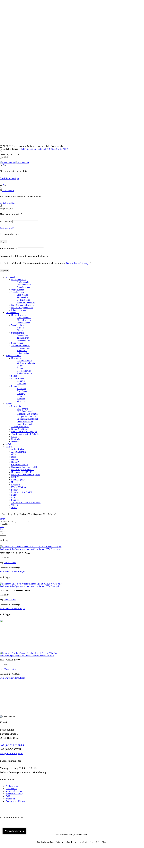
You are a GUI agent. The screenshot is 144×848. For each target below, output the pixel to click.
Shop (10, 514)
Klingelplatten (23, 353)
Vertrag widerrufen (14, 791)
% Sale (9, 444)
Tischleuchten (23, 297)
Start (4, 514)
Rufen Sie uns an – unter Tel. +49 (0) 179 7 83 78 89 (44, 149)
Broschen (21, 398)
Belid (13, 457)
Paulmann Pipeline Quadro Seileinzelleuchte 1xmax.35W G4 (27, 655)
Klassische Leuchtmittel (27, 414)
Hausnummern (23, 348)
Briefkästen (22, 350)
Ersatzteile (15, 439)
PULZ (14, 497)
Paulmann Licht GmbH (21, 492)
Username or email (11, 214)
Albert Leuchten (18, 452)
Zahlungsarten (12, 786)
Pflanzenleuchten (18, 310)
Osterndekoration (24, 360)
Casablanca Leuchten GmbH (24, 467)
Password (6, 221)
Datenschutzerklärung (77, 263)
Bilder (19, 365)
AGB (8, 796)
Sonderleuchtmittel (25, 424)
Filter (2, 519)
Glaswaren (21, 383)
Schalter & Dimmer (20, 426)
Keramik (21, 381)
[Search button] (1, 159)
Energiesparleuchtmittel (27, 419)
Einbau (20, 330)
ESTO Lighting (18, 479)
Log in (3, 241)
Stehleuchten (22, 295)
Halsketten (21, 388)
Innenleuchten (12, 277)
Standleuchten (17, 292)
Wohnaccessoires (13, 355)
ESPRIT (15, 477)
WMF (14, 507)
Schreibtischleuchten (26, 302)
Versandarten (11, 788)
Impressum (10, 798)
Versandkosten (10, 562)
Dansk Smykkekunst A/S (22, 469)
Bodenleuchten (23, 300)
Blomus (14, 459)
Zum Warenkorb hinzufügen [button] (12, 571)
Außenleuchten (12, 312)
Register (4, 271)
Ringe (19, 396)
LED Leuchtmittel (25, 411)
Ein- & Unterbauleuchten (22, 305)
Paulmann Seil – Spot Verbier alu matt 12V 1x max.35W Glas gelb (29, 586)
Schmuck (15, 386)
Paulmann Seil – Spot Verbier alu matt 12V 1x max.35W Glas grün (30, 549)
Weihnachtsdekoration (27, 363)
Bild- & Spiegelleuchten (22, 307)
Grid (2, 526)
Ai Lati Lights (17, 449)
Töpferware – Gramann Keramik (25, 502)
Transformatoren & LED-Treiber (25, 434)
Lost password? (7, 228)
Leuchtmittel (16, 406)
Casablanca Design (19, 464)
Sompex (15, 500)
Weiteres (20, 401)
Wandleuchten (17, 290)
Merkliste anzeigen (9, 178)
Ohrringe (21, 393)
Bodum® (15, 462)
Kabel (14, 436)
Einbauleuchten (24, 284)
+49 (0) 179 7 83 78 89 (12, 745)
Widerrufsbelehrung (14, 793)
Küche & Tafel (17, 378)
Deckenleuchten (18, 279)
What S (14, 505)
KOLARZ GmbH (19, 487)
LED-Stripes (22, 409)
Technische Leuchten (20, 345)
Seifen (14, 376)
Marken (9, 447)
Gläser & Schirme (19, 429)
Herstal (14, 482)
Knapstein (15, 485)
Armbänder (22, 391)
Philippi (14, 495)
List (1, 529)
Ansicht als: (5, 524)
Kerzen (20, 368)
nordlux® (15, 490)
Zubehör (9, 403)
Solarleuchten (17, 343)
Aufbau (20, 328)
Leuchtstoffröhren (25, 421)
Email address (8, 248)
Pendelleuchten (23, 287)
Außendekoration (24, 373)
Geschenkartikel (24, 371)
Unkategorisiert (12, 700)
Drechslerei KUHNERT (22, 472)
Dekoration (16, 358)
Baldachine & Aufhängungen (24, 431)
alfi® (13, 454)
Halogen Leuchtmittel (26, 416)
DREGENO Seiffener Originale (25, 474)
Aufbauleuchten (24, 282)
